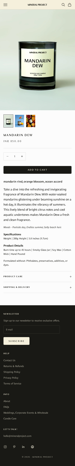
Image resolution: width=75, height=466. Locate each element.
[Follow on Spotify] (32, 447)
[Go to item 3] (31, 120)
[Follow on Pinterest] (14, 447)
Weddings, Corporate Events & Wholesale (25, 412)
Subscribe (16, 341)
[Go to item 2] (19, 120)
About (6, 401)
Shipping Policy (11, 372)
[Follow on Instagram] (5, 447)
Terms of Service (12, 383)
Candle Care (9, 418)
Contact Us (9, 360)
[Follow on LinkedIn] (23, 447)
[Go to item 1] (8, 120)
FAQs (6, 407)
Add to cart (37, 169)
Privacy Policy (10, 377)
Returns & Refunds (13, 366)
